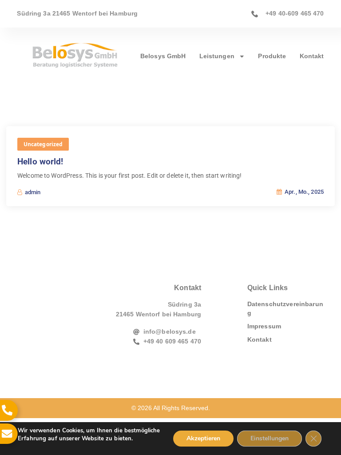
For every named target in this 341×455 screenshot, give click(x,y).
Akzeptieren (203, 438)
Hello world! (40, 162)
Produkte (272, 56)
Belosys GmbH (163, 56)
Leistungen (216, 56)
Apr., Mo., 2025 (303, 191)
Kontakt (312, 56)
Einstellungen (269, 438)
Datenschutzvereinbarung (285, 308)
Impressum (264, 326)
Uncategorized (43, 144)
